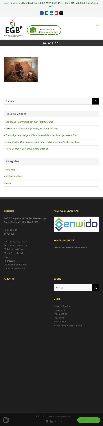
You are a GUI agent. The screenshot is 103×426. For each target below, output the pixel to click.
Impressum (9, 261)
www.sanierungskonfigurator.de (69, 325)
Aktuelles (10, 169)
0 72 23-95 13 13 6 (53, 3)
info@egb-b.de (16, 253)
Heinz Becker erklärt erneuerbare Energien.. (27, 149)
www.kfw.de (60, 318)
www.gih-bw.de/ (62, 306)
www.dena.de (60, 314)
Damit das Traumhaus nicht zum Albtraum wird (29, 122)
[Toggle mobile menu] (97, 24)
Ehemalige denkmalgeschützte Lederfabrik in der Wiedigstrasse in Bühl (42, 135)
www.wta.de (60, 321)
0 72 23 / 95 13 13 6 (17, 241)
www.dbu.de (60, 310)
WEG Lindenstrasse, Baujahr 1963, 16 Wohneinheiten (32, 128)
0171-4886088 (78, 3)
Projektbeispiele (14, 176)
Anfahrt (7, 257)
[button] (88, 420)
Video (9, 183)
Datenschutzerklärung (15, 264)
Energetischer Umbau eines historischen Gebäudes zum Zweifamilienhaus (43, 142)
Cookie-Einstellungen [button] (15, 268)
